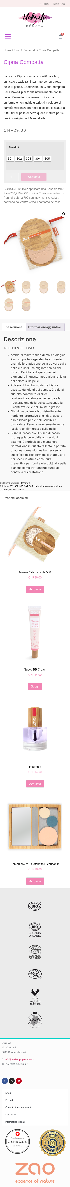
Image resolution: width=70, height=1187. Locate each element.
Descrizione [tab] (14, 327)
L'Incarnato (29, 50)
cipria (36, 486)
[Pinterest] (19, 1081)
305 (31, 486)
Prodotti (9, 1100)
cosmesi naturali (17, 489)
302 (16, 486)
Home (7, 50)
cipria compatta (47, 486)
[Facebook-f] (5, 1081)
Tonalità (14, 147)
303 (21, 486)
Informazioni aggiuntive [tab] (44, 327)
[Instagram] (12, 1081)
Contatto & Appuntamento (18, 1107)
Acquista (34, 176)
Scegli (35, 686)
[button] (8, 36)
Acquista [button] (35, 589)
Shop (16, 50)
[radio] (10, 158)
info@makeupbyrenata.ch (19, 1059)
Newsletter (10, 1114)
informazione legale (15, 1121)
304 (26, 486)
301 (11, 486)
